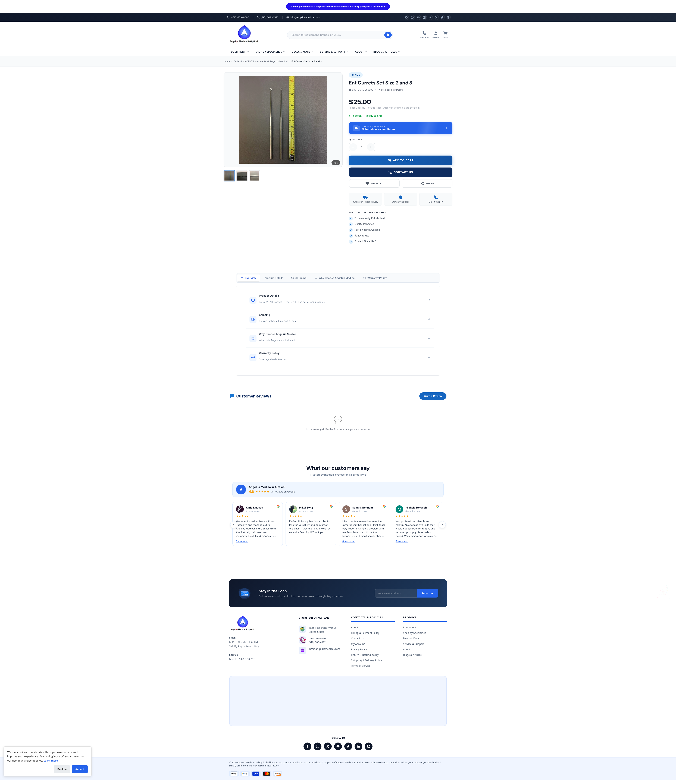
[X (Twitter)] (436, 17)
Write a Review (433, 395)
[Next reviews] (442, 524)
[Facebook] (406, 17)
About (359, 51)
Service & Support (332, 51)
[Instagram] (412, 17)
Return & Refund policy (364, 654)
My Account (358, 644)
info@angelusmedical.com (324, 648)
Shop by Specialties (268, 51)
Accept (79, 769)
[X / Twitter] (328, 746)
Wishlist (377, 183)
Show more (242, 541)
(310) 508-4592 (317, 642)
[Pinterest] (448, 17)
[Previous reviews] (233, 524)
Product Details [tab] (273, 277)
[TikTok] (442, 17)
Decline (62, 769)
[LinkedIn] (424, 17)
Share (430, 183)
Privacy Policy (359, 649)
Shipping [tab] (300, 277)
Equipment (238, 51)
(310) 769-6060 (317, 638)
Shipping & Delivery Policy (366, 660)
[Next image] (336, 119)
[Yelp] (430, 17)
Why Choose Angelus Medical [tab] (337, 277)
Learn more (50, 760)
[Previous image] (229, 119)
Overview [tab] (250, 277)
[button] (400, 128)
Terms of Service (360, 665)
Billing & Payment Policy (365, 632)
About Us (356, 627)
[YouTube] (418, 17)
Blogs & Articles (385, 51)
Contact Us (357, 638)
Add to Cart (403, 160)
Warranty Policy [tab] (377, 277)
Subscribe (427, 593)
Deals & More (301, 51)
